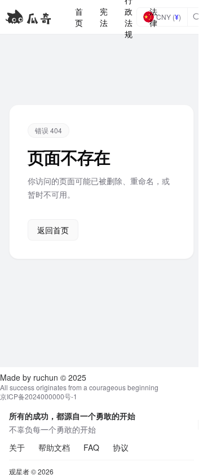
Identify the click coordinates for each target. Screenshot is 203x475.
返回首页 (53, 230)
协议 (121, 447)
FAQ (91, 447)
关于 (17, 447)
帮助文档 (54, 447)
